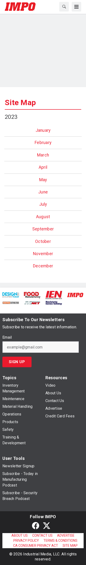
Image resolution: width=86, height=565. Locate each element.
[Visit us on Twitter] (46, 525)
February (43, 142)
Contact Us (42, 535)
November (43, 253)
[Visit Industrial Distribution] (10, 302)
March (43, 155)
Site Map (20, 102)
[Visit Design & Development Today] (10, 295)
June (43, 192)
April (43, 167)
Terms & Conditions (60, 540)
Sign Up (17, 362)
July (43, 204)
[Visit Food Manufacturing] (32, 295)
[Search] (64, 7)
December (43, 266)
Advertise (66, 535)
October (43, 241)
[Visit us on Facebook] (35, 525)
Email (7, 337)
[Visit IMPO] (75, 295)
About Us (19, 535)
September (43, 229)
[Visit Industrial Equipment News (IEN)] (53, 294)
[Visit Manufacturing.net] (32, 302)
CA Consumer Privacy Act (35, 545)
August (43, 216)
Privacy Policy (26, 540)
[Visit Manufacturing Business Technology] (53, 302)
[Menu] (76, 7)
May (43, 179)
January (43, 130)
